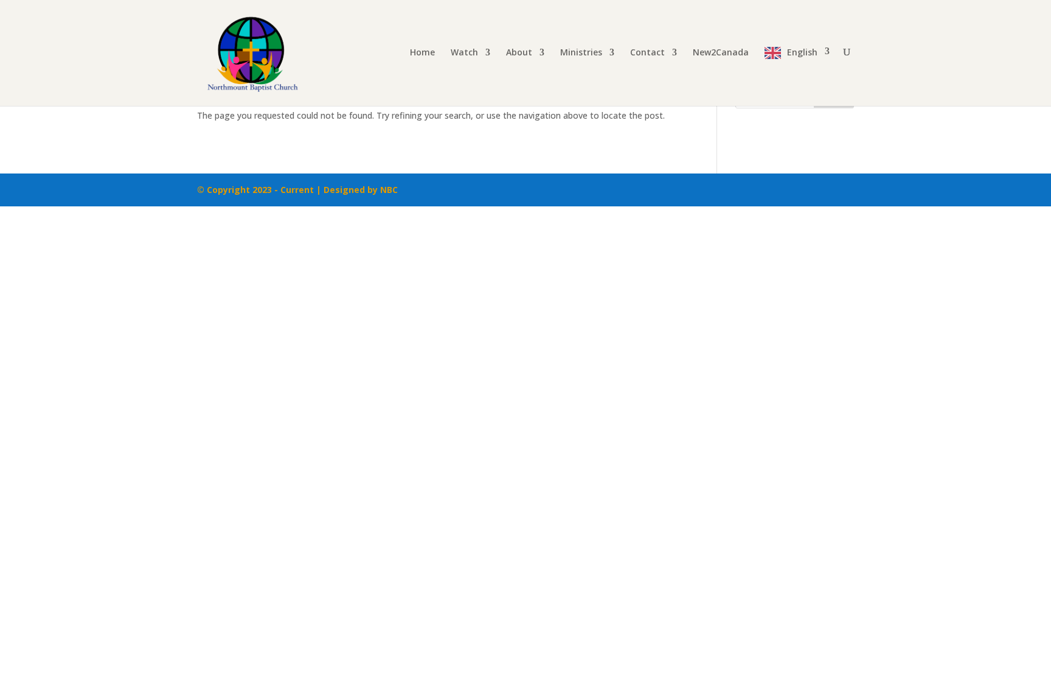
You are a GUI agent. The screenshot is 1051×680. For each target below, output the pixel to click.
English (802, 52)
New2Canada (721, 53)
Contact (647, 53)
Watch (464, 53)
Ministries (581, 53)
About (519, 53)
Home (422, 53)
